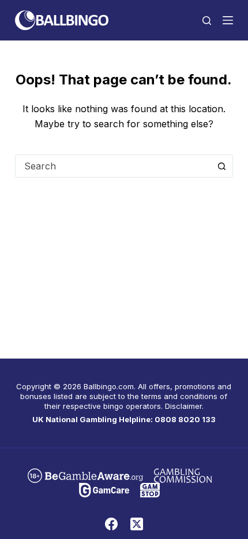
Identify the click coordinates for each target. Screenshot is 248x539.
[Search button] (221, 166)
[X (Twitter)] (136, 524)
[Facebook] (111, 524)
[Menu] (228, 20)
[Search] (206, 20)
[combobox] (113, 166)
